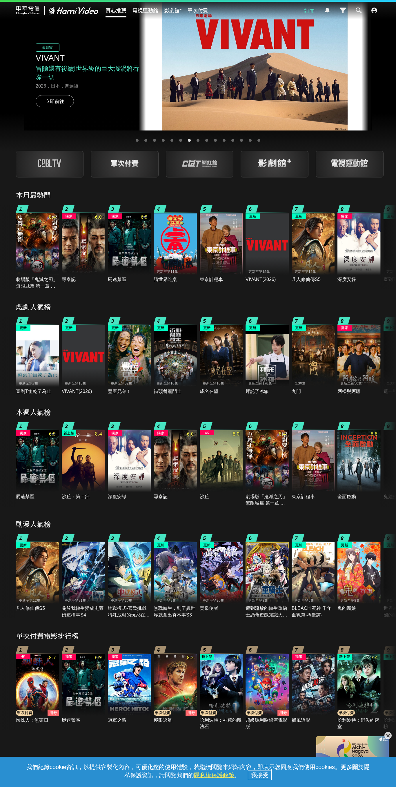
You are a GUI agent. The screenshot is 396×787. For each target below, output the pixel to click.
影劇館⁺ (172, 10)
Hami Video (57, 10)
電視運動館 (145, 10)
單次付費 (197, 10)
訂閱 (309, 10)
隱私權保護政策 (214, 775)
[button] (137, 140)
